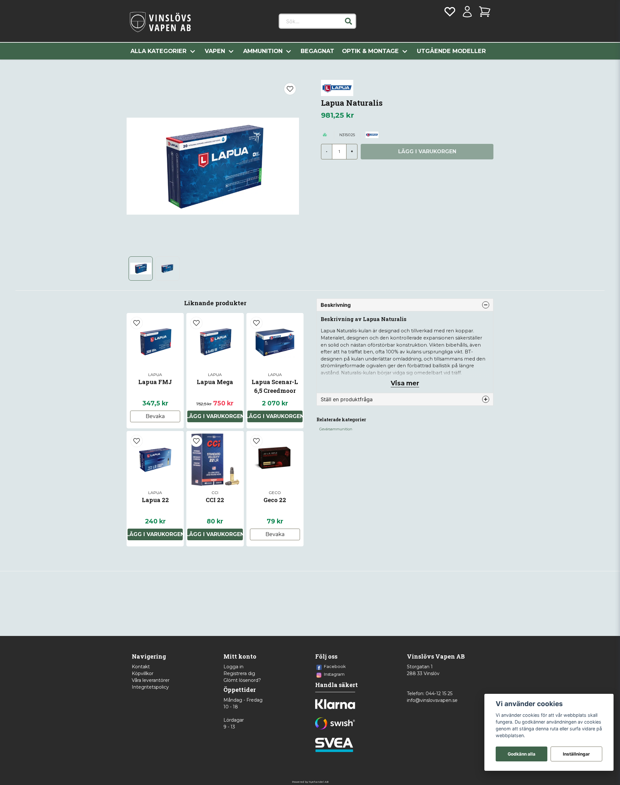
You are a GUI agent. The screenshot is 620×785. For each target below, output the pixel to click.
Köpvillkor (142, 673)
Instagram (334, 674)
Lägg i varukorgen (275, 416)
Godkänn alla (521, 754)
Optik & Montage (370, 51)
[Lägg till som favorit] (450, 11)
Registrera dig (239, 673)
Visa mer (405, 383)
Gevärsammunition (335, 429)
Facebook (335, 666)
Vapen (215, 51)
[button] (348, 21)
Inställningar (576, 754)
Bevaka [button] (155, 416)
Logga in (233, 667)
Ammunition (263, 51)
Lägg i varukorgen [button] (215, 416)
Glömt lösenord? (242, 680)
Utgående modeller (451, 51)
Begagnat (317, 51)
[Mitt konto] (467, 11)
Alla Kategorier (158, 51)
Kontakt (141, 667)
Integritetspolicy (150, 687)
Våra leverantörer (151, 680)
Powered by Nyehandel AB (310, 781)
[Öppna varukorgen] (484, 11)
